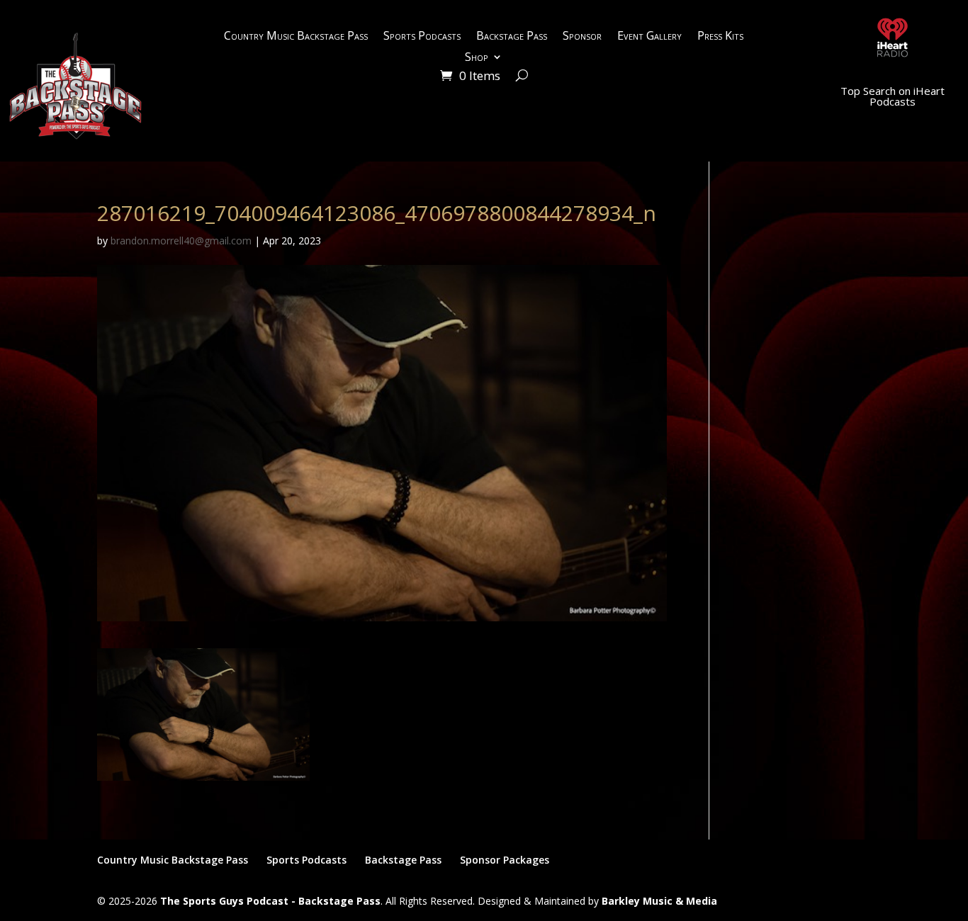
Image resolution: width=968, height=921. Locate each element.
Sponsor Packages (504, 859)
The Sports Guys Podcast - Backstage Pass (270, 901)
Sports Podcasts (422, 36)
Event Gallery (649, 36)
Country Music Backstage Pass (296, 36)
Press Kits (720, 36)
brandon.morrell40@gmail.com (181, 240)
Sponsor (582, 36)
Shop (476, 58)
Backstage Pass (511, 36)
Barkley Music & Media (659, 901)
